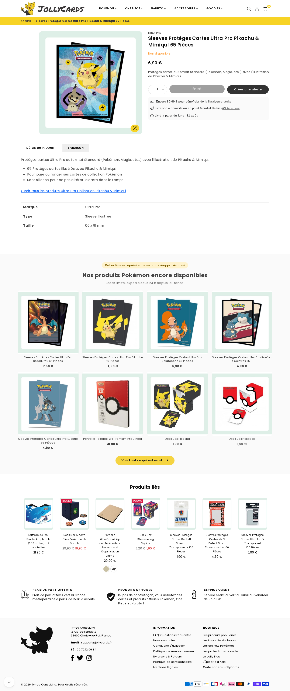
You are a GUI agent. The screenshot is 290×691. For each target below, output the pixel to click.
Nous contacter (164, 640)
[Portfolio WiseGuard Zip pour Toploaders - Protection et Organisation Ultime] (110, 514)
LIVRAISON (75, 148)
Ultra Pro (154, 33)
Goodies (213, 8)
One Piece (133, 8)
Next (275, 536)
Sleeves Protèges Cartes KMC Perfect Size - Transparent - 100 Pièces (217, 543)
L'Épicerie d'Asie (214, 662)
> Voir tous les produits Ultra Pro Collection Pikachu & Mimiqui (73, 190)
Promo (66, 501)
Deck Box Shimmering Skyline (145, 539)
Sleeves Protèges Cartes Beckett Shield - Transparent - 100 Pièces (181, 543)
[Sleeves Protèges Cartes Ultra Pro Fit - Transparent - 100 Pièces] (252, 514)
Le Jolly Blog (211, 656)
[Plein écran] (135, 128)
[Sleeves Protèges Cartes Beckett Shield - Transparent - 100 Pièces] (181, 514)
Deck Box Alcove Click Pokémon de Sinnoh (74, 539)
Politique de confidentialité (172, 662)
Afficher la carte (230, 108)
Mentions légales (165, 667)
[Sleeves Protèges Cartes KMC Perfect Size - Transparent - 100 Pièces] (217, 514)
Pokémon (107, 8)
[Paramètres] (257, 8)
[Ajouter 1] (163, 89)
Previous (14, 536)
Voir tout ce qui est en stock (145, 460)
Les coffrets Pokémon (218, 646)
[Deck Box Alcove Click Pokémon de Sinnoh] (74, 514)
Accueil (26, 21)
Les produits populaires (220, 635)
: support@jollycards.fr (95, 642)
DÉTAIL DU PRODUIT (40, 148)
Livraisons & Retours (167, 656)
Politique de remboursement (174, 651)
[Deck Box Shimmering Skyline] (145, 514)
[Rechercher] (249, 8)
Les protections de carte (220, 651)
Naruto (157, 8)
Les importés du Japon (219, 640)
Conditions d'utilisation (169, 646)
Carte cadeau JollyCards (221, 667)
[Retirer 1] (151, 89)
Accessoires (185, 8)
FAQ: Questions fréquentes (172, 635)
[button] (247, 89)
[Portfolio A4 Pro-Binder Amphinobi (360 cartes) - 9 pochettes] (38, 514)
